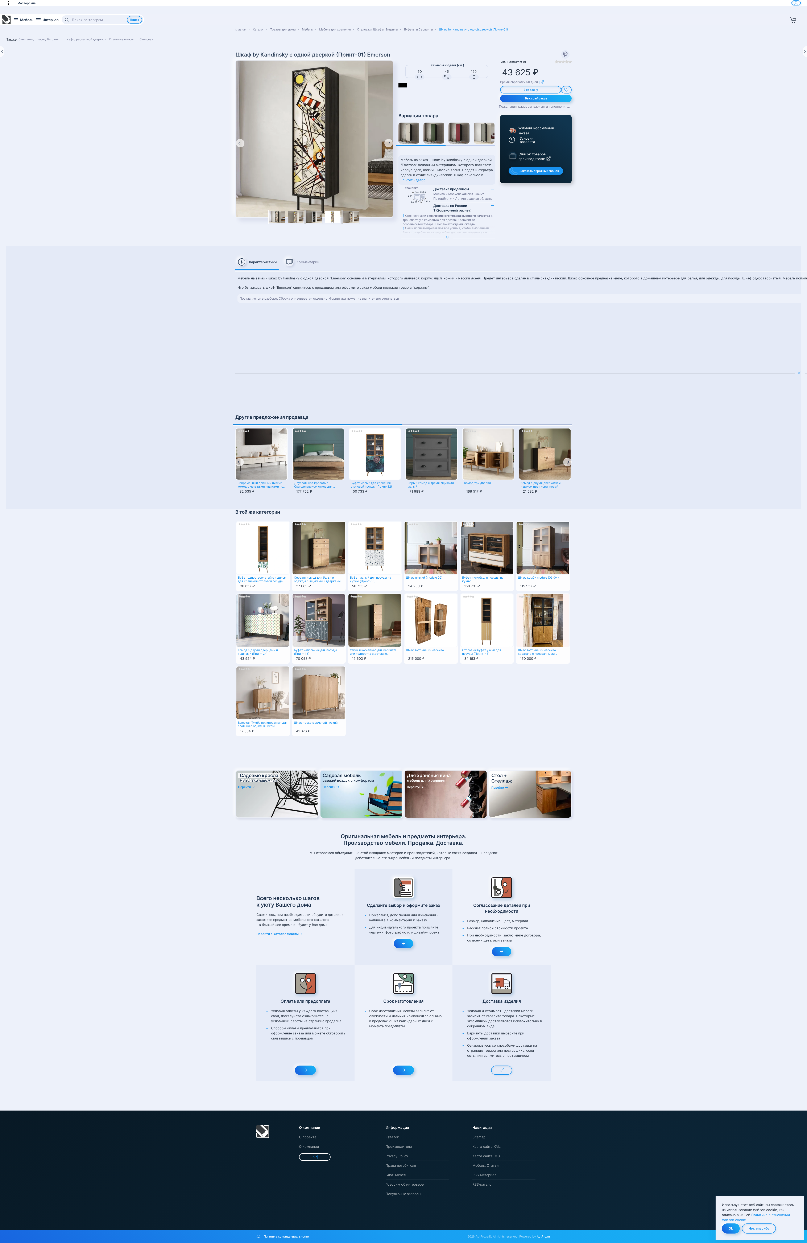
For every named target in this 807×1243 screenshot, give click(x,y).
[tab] (257, 262)
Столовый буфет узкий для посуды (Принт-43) (481, 651)
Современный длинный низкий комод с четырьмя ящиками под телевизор (261, 485)
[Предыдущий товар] (2, 51)
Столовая (146, 39)
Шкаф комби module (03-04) (538, 577)
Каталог (392, 1137)
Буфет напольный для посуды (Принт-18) (315, 651)
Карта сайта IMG (486, 1156)
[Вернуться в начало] (6, 19)
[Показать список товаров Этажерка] (513, 155)
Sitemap (478, 1137)
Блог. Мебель (396, 1175)
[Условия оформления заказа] (512, 131)
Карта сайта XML (486, 1146)
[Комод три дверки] (488, 454)
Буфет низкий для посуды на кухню (483, 579)
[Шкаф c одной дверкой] (408, 133)
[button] (10, 3)
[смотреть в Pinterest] (565, 54)
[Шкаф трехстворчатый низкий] (319, 692)
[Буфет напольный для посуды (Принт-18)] (319, 620)
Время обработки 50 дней (519, 82)
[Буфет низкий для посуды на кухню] (487, 547)
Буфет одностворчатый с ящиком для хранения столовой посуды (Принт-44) (262, 579)
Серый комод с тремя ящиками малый (430, 484)
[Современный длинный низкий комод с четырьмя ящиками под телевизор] (261, 454)
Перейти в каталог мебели (277, 934)
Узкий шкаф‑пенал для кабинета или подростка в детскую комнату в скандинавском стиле (373, 652)
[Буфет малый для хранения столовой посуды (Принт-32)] (375, 454)
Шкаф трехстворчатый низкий (316, 722)
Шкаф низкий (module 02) (424, 577)
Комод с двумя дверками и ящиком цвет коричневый (540, 484)
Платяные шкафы (121, 39)
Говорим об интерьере (405, 1184)
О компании (309, 1146)
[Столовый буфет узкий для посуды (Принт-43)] (487, 620)
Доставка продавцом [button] (462, 194)
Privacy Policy (397, 1156)
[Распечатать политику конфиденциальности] (258, 1237)
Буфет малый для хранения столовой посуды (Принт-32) (371, 484)
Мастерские (26, 3)
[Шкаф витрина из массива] (431, 620)
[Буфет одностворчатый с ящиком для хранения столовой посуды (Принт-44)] (262, 547)
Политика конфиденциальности (286, 1236)
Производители (399, 1146)
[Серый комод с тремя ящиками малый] (431, 454)
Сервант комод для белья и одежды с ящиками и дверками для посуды (317, 579)
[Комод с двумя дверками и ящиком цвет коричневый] (545, 454)
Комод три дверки (477, 483)
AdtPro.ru (543, 1236)
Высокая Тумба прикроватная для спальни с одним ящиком (262, 724)
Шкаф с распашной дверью (84, 39)
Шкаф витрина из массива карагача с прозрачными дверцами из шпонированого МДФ (539, 652)
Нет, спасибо (759, 1228)
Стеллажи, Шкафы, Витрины (38, 39)
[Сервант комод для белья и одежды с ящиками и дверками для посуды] (319, 547)
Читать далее (414, 180)
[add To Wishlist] (566, 90)
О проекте (307, 1137)
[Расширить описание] (448, 238)
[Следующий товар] (805, 51)
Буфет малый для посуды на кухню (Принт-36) (370, 579)
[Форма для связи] (315, 1157)
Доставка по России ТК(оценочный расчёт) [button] (452, 208)
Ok (731, 1228)
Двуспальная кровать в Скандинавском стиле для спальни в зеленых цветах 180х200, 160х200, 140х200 (314, 485)
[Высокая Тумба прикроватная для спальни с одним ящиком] (262, 692)
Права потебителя (401, 1165)
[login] (796, 2)
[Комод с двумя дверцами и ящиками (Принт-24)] (262, 620)
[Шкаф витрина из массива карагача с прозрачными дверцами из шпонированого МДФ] (543, 620)
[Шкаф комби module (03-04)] (543, 547)
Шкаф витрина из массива (425, 650)
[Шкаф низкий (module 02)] (431, 547)
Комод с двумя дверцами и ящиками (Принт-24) (258, 651)
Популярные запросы (403, 1194)
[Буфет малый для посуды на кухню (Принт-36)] (374, 547)
